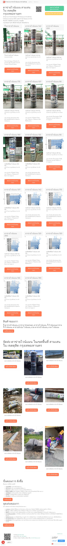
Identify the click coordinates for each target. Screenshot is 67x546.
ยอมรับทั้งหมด (61, 540)
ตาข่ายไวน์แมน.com (35, 538)
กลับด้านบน (59, 533)
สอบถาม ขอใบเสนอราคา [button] (12, 70)
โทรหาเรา (36, 1)
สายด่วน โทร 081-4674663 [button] (54, 13)
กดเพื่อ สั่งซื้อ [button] (7, 499)
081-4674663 (23, 536)
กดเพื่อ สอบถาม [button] (8, 331)
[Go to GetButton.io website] (3, 544)
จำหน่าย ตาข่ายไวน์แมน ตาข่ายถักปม (16, 2)
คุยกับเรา (31, 1)
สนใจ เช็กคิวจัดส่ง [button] (11, 366)
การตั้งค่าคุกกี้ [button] (54, 540)
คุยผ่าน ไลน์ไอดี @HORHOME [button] (54, 8)
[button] (38, 9)
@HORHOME (21, 534)
